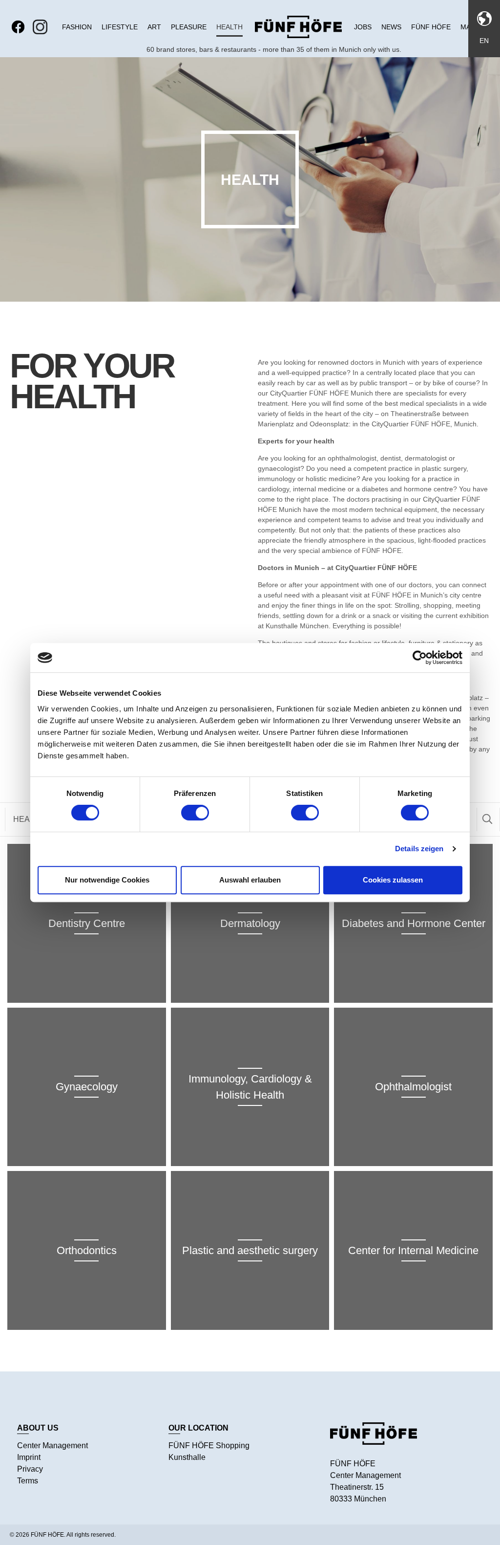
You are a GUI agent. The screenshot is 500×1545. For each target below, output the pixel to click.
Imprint (29, 1457)
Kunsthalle (187, 1457)
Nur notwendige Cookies (107, 880)
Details (87, 947)
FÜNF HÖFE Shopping (209, 1445)
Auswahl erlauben (250, 880)
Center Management (52, 1445)
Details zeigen (419, 848)
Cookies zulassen (393, 880)
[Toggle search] (488, 819)
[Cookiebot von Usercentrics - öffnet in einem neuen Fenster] (419, 657)
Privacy (30, 1469)
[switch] (195, 812)
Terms (27, 1481)
